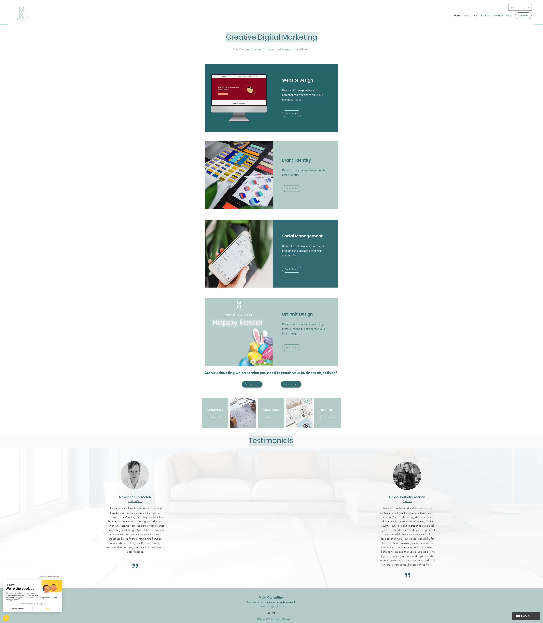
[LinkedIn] (269, 612)
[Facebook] (277, 612)
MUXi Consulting (271, 597)
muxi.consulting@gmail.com (271, 606)
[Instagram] (273, 612)
